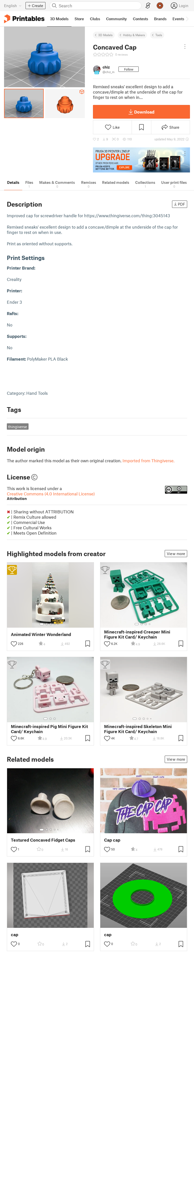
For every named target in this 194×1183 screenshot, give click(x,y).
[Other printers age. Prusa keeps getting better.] (141, 159)
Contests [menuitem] (140, 18)
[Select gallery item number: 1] (42, 624)
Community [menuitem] (116, 18)
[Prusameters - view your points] (160, 5)
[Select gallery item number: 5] (58, 624)
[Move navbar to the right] (187, 18)
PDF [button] (181, 204)
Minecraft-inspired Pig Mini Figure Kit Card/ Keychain (49, 729)
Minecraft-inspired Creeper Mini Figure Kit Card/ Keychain (137, 634)
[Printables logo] (24, 18)
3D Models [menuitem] (59, 18)
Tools (158, 35)
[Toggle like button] (14, 644)
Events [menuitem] (178, 18)
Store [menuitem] (79, 18)
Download (144, 111)
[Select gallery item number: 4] (55, 624)
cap (14, 934)
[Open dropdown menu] (185, 46)
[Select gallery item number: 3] (51, 624)
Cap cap (112, 840)
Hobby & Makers (134, 35)
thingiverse (17, 426)
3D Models (105, 35)
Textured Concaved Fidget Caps (43, 840)
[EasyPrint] (148, 5)
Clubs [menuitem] (95, 18)
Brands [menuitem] (160, 18)
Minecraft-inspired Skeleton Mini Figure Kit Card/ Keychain (138, 729)
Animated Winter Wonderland (41, 634)
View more (176, 553)
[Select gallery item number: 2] (47, 624)
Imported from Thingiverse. (149, 460)
